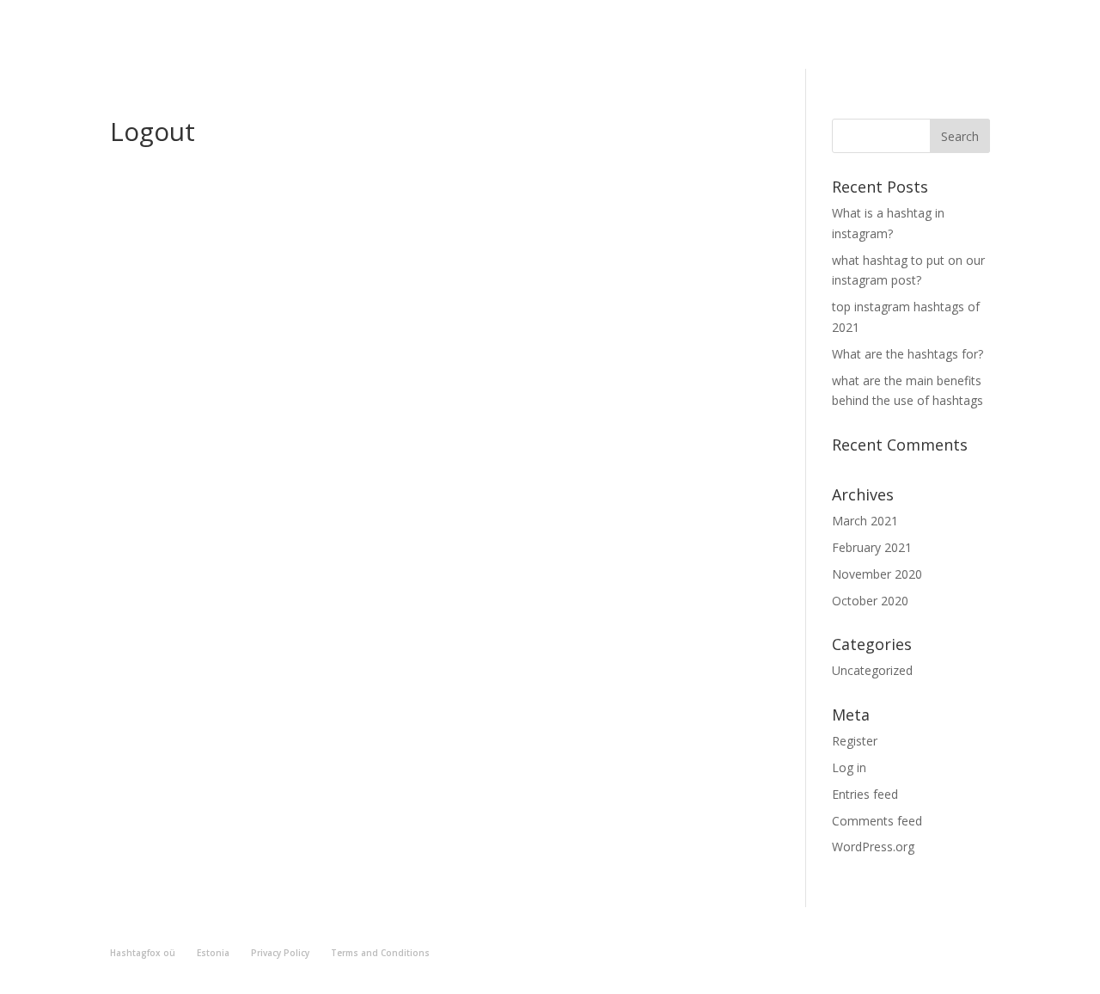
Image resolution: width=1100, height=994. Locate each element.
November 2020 (877, 574)
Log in (849, 767)
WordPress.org (873, 846)
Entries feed (865, 794)
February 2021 (872, 547)
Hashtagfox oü (142, 953)
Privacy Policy (280, 953)
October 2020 (870, 600)
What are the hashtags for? (907, 354)
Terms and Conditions (380, 953)
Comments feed (877, 821)
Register (854, 741)
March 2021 (865, 520)
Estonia (213, 953)
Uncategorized (872, 670)
